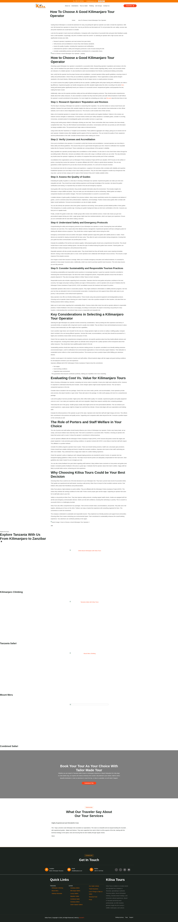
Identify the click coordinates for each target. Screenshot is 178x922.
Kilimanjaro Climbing (11, 592)
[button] (51, 829)
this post (109, 98)
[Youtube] (102, 1)
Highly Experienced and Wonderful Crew (65, 823)
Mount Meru (6, 695)
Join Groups (98, 6)
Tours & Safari (84, 6)
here (122, 85)
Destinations (74, 6)
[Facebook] (98, 1)
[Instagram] (104, 1)
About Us (67, 6)
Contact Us (106, 6)
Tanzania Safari (8, 643)
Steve (53, 836)
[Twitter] (100, 1)
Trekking (91, 6)
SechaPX (81, 917)
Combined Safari (9, 746)
